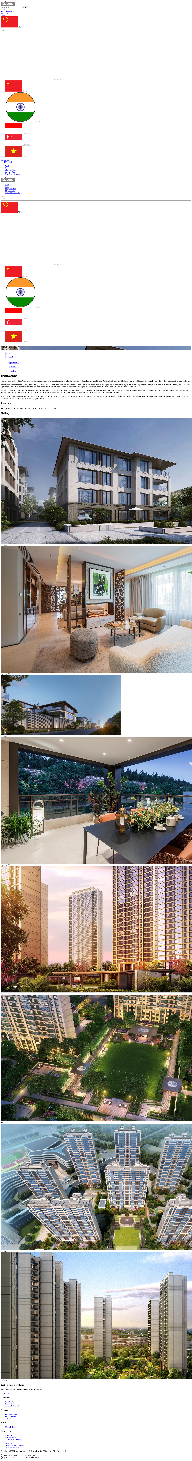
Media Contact (10, 1438)
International (56, 79)
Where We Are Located (13, 1439)
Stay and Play (10, 172)
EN (5, 162)
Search (25, 7)
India (38, 122)
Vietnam (25, 156)
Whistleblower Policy (12, 1447)
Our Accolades (10, 1416)
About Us (4, 13)
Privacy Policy (10, 1443)
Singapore (26, 145)
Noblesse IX (9, 357)
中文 (10, 162)
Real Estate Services (12, 174)
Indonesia (25, 133)
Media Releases (6, 11)
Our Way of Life (11, 1414)
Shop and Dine (10, 170)
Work (7, 166)
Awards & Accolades (12, 1406)
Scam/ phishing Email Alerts (15, 1445)
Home (3, 9)
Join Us (8, 1418)
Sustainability (10, 1404)
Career (3, 15)
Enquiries (8, 1436)
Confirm (4, 1459)
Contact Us (5, 160)
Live (7, 168)
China (24, 91)
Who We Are (10, 1402)
